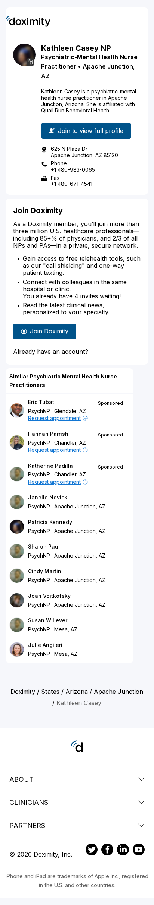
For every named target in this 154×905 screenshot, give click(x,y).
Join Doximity (49, 331)
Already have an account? (50, 351)
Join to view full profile (90, 130)
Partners (27, 825)
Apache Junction (108, 66)
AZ (45, 76)
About (21, 779)
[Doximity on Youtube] (139, 850)
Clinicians (28, 802)
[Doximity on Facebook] (107, 850)
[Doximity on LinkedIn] (123, 850)
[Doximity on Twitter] (92, 850)
